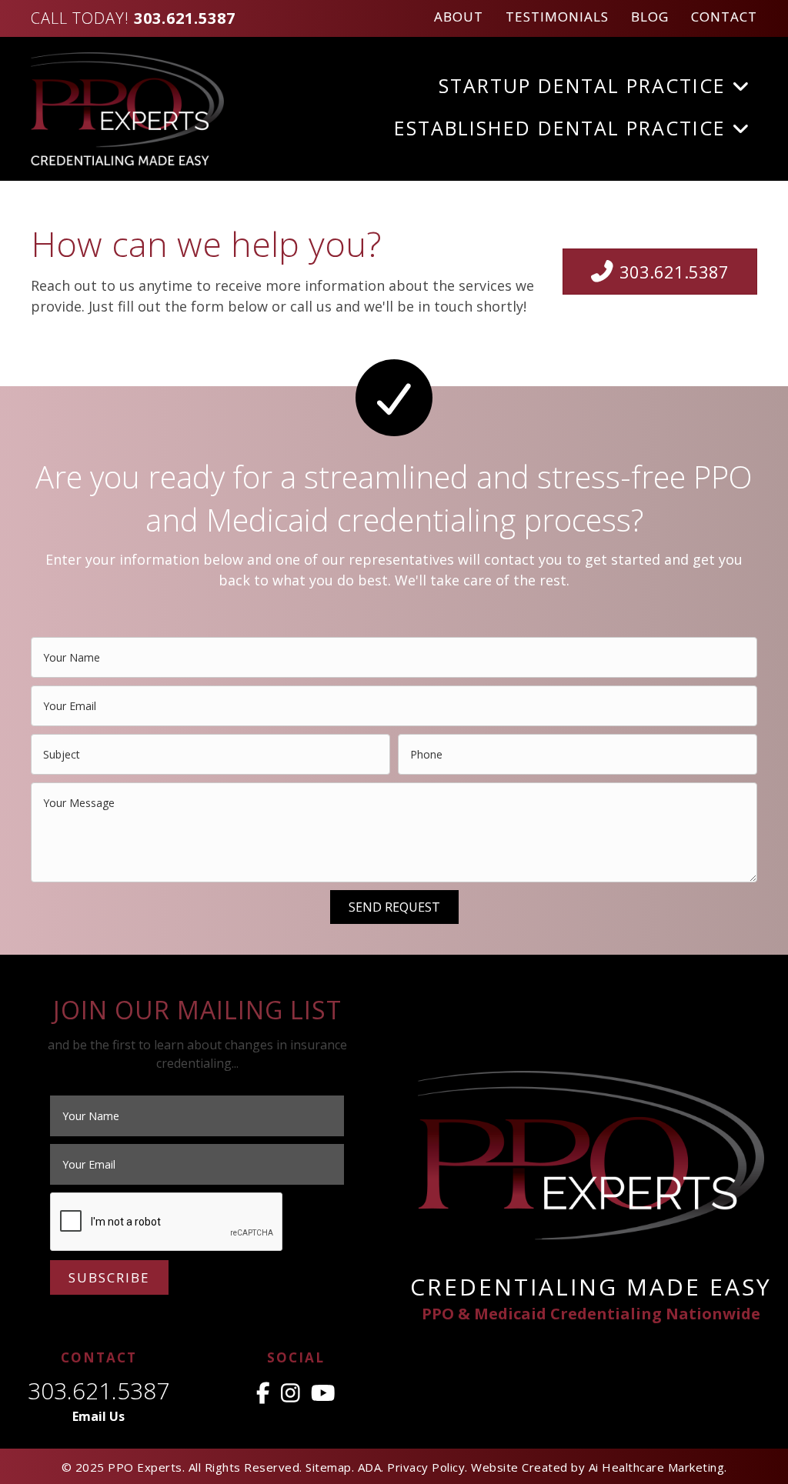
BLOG (650, 16)
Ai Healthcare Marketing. (658, 1467)
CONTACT (724, 16)
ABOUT (458, 16)
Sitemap (329, 1467)
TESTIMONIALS (557, 16)
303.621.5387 (98, 1390)
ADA (370, 1467)
